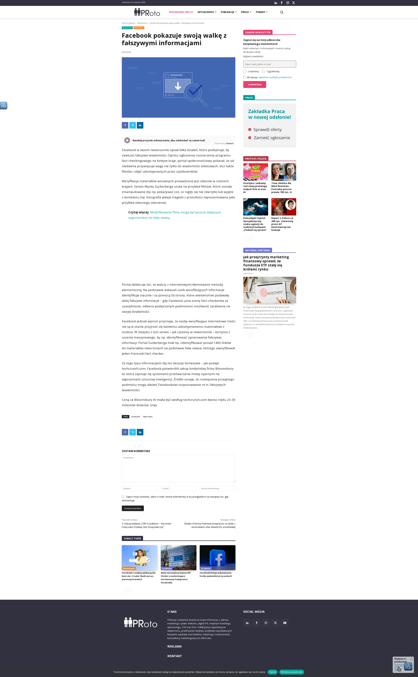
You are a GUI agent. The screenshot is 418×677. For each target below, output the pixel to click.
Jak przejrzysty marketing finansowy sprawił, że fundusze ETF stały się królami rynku (266, 263)
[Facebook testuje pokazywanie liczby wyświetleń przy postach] (217, 557)
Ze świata (166, 568)
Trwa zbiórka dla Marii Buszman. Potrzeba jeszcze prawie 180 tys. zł (281, 188)
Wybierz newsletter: (253, 56)
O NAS (172, 612)
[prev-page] (124, 590)
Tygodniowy (273, 71)
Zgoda (272, 672)
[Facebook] (281, 3)
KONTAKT (174, 656)
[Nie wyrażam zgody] (414, 672)
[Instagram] (287, 3)
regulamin (263, 77)
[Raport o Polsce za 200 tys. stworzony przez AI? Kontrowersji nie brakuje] (283, 206)
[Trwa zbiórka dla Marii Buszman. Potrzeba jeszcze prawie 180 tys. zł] (283, 172)
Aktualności (142, 23)
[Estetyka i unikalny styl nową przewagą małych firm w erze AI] (255, 172)
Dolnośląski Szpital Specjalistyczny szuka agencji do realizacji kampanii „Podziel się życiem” (255, 223)
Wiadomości (139, 28)
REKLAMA (174, 646)
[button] (282, 12)
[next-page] (129, 590)
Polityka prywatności (292, 672)
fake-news (148, 416)
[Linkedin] (140, 125)
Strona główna (128, 23)
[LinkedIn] (275, 3)
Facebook (135, 416)
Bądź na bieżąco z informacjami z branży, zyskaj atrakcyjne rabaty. (266, 50)
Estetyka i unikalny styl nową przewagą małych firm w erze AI (255, 188)
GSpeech (229, 143)
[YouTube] (285, 623)
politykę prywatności (281, 77)
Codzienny (253, 71)
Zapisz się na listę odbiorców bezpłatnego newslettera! (261, 42)
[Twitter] (293, 3)
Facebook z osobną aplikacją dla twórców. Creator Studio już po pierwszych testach (138, 576)
